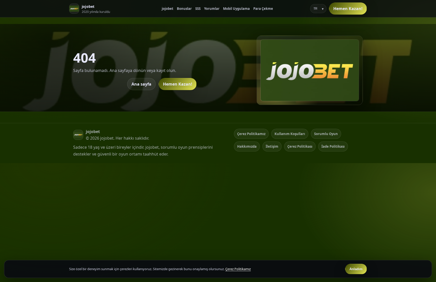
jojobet (167, 8)
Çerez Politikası (299, 146)
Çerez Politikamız (251, 134)
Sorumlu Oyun (326, 134)
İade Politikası (333, 146)
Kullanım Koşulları (290, 134)
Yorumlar (212, 8)
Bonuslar (184, 8)
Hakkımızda (247, 146)
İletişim (272, 146)
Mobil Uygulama (236, 8)
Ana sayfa (141, 84)
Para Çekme (263, 8)
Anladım (356, 269)
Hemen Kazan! (348, 8)
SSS (198, 8)
